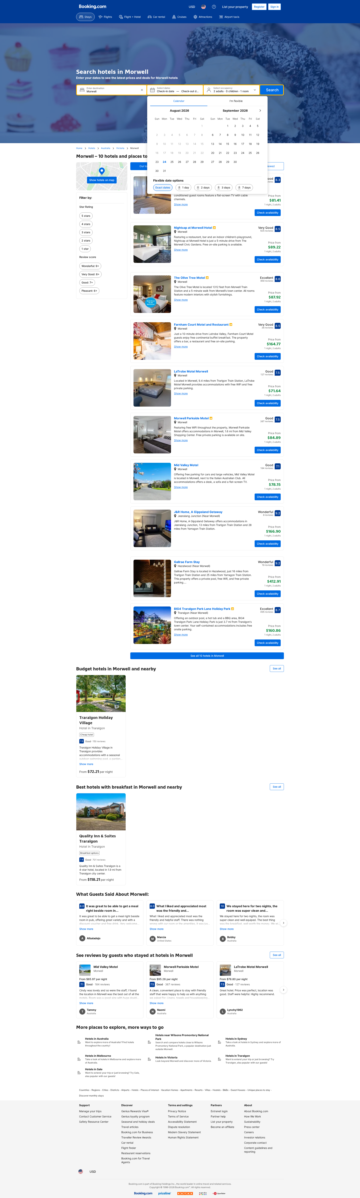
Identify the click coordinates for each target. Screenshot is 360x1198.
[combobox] (112, 91)
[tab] (178, 101)
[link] (101, 215)
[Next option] (283, 923)
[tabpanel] (207, 150)
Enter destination (95, 88)
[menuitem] (85, 17)
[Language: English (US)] (203, 6)
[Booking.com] (92, 6)
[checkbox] (202, 126)
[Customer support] (213, 6)
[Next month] (260, 110)
